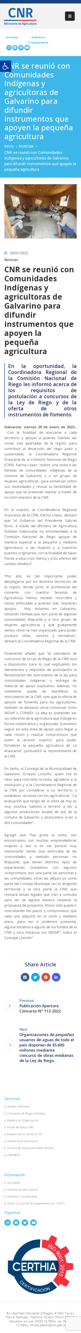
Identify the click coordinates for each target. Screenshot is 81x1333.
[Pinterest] (45, 977)
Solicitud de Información (22, 1189)
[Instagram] (9, 47)
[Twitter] (21, 47)
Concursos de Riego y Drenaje (26, 1113)
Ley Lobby (13, 1183)
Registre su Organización (23, 1120)
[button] (5, 66)
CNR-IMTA (13, 1155)
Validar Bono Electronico (22, 1141)
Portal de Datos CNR (20, 1127)
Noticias (26, 146)
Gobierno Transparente (22, 1196)
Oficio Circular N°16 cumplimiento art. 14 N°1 (36, 1203)
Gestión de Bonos (18, 1106)
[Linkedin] (56, 977)
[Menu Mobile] (70, 16)
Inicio (9, 146)
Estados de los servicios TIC (24, 1134)
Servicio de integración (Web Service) (30, 1148)
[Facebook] (15, 47)
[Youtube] (27, 47)
